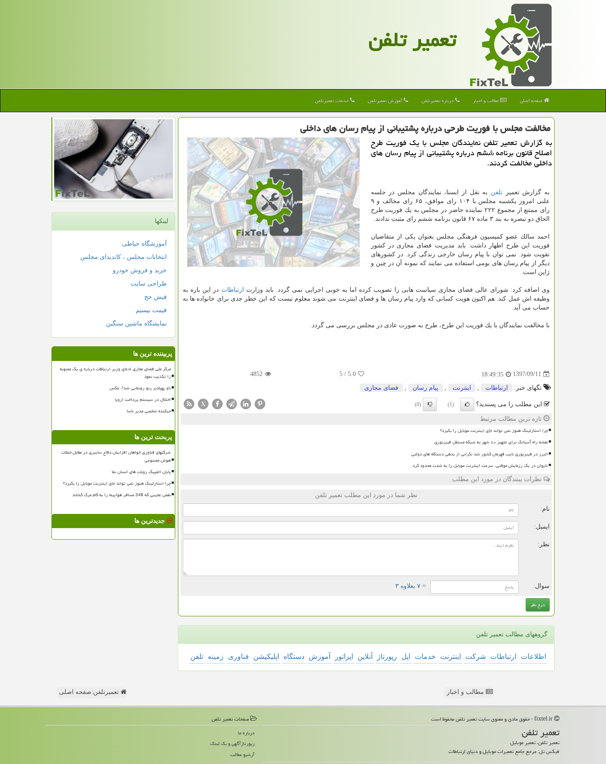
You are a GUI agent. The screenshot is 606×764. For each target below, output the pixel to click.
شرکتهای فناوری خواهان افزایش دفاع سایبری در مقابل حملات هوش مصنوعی (116, 456)
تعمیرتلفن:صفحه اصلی (90, 692)
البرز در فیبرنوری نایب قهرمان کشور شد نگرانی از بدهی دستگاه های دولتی (479, 454)
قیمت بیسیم (151, 310)
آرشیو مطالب (242, 754)
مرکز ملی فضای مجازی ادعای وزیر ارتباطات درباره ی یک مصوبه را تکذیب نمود (115, 372)
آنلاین (365, 656)
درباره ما (246, 732)
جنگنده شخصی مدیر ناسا (149, 411)
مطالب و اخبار (486, 100)
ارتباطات (232, 289)
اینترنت (462, 387)
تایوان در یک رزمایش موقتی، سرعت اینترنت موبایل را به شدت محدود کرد (480, 465)
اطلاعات (533, 656)
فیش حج (155, 297)
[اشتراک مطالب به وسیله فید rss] (189, 403)
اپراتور (344, 656)
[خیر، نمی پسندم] (430, 404)
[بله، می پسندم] (467, 404)
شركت (475, 656)
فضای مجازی (381, 387)
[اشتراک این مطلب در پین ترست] (260, 403)
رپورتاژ (387, 656)
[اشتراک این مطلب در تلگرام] (231, 403)
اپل (405, 656)
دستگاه (293, 656)
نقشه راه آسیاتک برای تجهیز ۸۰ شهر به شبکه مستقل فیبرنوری (491, 442)
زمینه (216, 656)
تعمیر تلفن (412, 39)
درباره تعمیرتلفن (438, 100)
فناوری (238, 656)
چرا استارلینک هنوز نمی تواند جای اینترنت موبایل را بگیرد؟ (494, 430)
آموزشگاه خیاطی (144, 243)
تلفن (497, 192)
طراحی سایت (148, 283)
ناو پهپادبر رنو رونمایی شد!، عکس (140, 388)
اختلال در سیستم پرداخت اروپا (143, 399)
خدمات (425, 656)
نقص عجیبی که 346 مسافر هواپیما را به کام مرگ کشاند (121, 494)
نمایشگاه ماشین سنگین (136, 323)
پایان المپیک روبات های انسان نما (141, 471)
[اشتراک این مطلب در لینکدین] (246, 403)
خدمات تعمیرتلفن (332, 100)
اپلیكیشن (266, 656)
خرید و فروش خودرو (140, 270)
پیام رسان (425, 387)
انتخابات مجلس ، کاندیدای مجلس (123, 257)
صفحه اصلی (532, 100)
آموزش (320, 656)
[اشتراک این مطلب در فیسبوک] (217, 403)
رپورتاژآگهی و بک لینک (232, 743)
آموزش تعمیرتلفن (386, 100)
